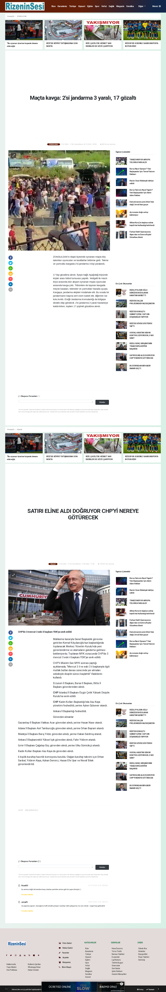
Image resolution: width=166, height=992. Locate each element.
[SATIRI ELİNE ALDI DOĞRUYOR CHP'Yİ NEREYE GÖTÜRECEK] (59, 597)
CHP (56, 692)
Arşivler (65, 957)
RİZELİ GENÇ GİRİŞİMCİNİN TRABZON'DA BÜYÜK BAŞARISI (141, 346)
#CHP (20, 810)
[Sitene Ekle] (39, 955)
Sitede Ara (142, 948)
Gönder (102, 402)
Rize (53, 6)
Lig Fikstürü (116, 960)
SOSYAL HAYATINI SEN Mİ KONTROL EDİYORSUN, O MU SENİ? (142, 335)
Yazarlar (65, 953)
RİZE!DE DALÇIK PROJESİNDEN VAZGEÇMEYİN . (142, 303)
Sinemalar (116, 966)
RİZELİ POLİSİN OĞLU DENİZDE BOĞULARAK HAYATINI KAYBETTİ (139, 292)
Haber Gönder (33, 970)
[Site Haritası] (35, 955)
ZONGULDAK (22, 16)
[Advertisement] (83, 72)
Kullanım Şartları (34, 964)
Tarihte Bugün (117, 963)
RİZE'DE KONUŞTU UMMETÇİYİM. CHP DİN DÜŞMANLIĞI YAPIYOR (139, 314)
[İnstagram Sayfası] (17, 955)
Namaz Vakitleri (118, 954)
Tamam (151, 989)
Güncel (88, 977)
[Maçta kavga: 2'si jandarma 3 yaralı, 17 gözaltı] (59, 200)
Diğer (141, 6)
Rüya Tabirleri (143, 957)
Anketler (141, 951)
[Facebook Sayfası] (7, 955)
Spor (97, 6)
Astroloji (141, 960)
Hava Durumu (117, 948)
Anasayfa (11, 16)
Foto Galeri (67, 943)
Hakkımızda (11, 964)
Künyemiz (66, 962)
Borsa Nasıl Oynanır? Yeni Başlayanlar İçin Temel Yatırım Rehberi (142, 171)
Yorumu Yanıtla (27, 895)
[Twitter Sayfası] (12, 955)
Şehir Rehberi (117, 971)
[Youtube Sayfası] (21, 955)
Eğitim (90, 6)
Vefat (104, 6)
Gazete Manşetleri (119, 974)
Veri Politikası (11, 970)
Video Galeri (67, 948)
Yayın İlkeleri (11, 967)
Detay (141, 989)
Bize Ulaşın (66, 967)
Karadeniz (62, 6)
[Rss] (30, 955)
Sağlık (111, 6)
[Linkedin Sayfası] (26, 955)
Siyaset (81, 6)
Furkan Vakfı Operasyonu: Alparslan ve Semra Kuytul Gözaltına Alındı (140, 234)
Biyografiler (143, 954)
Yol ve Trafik (117, 951)
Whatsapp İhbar (34, 967)
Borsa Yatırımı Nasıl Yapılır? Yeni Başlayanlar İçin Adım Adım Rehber (141, 192)
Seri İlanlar (116, 968)
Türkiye (72, 6)
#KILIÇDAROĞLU (31, 810)
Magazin (120, 6)
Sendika (130, 6)
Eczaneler (116, 957)
